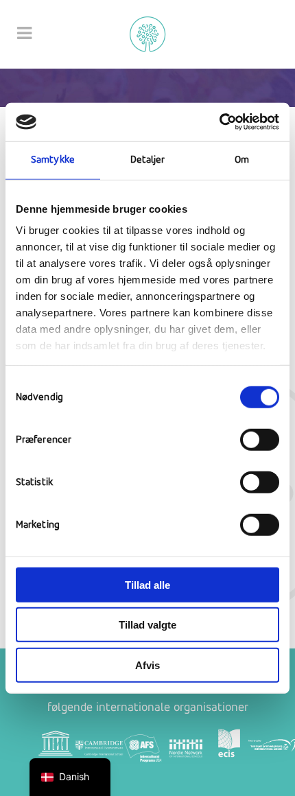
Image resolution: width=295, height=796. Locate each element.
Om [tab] (242, 159)
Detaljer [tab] (147, 159)
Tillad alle (147, 584)
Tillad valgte (147, 625)
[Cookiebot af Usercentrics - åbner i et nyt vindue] (219, 122)
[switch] (259, 439)
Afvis (147, 664)
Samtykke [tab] (53, 159)
